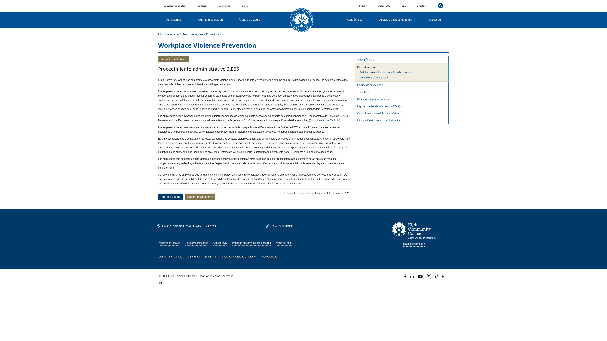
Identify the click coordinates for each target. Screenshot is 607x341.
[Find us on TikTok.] (437, 277)
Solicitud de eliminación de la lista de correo (384, 72)
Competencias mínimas (372, 77)
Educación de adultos (174, 6)
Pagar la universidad (210, 19)
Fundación (202, 6)
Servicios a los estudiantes (395, 19)
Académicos (354, 19)
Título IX (362, 92)
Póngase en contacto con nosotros (251, 243)
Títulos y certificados (196, 243)
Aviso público (364, 59)
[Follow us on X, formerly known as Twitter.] (429, 277)
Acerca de (434, 19)
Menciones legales (192, 34)
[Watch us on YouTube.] (420, 277)
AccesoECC (384, 6)
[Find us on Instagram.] (444, 277)
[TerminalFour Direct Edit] (160, 283)
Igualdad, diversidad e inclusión (239, 256)
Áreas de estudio (249, 19)
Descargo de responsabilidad (373, 99)
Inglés (245, 6)
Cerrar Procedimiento (173, 59)
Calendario (193, 256)
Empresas (210, 256)
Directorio (422, 6)
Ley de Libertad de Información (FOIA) (378, 106)
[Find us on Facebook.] (405, 277)
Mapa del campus (413, 243)
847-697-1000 (281, 226)
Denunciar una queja (170, 256)
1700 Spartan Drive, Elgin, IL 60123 (189, 226)
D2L (404, 6)
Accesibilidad (269, 256)
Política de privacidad (369, 85)
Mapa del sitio (283, 243)
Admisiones (173, 19)
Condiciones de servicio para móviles (378, 113)
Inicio (161, 34)
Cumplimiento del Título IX (324, 120)
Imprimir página (170, 196)
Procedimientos (215, 34)
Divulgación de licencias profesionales (379, 120)
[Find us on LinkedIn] (412, 277)
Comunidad (224, 6)
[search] (440, 6)
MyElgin (363, 6)
